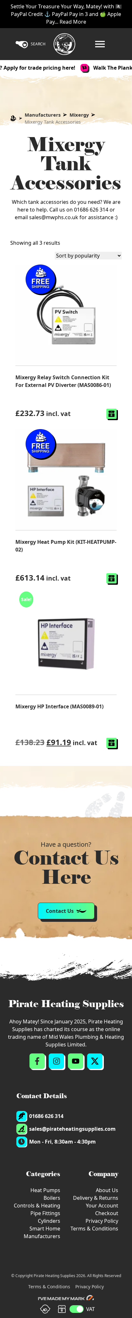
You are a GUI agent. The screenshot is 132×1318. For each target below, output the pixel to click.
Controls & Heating (37, 1205)
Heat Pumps (45, 1190)
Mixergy (79, 115)
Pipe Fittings (45, 1213)
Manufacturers (43, 115)
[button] (111, 414)
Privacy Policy (102, 1220)
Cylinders (49, 1220)
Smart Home (44, 1228)
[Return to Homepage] (64, 44)
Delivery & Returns (95, 1197)
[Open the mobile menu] (99, 44)
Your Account (102, 1205)
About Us (107, 1190)
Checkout (106, 1213)
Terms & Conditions (94, 1228)
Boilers (52, 1197)
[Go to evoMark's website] (66, 1299)
